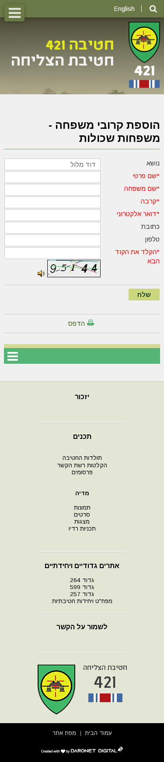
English (124, 8)
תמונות (82, 507)
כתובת (150, 226)
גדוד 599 (82, 587)
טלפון (152, 239)
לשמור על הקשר (82, 627)
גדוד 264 (82, 580)
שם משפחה (140, 188)
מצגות (82, 521)
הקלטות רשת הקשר (82, 465)
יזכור (82, 396)
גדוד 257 (82, 594)
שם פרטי (145, 175)
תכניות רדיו (82, 528)
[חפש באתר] (153, 9)
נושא (153, 163)
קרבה (149, 201)
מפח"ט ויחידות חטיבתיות (82, 601)
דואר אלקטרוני (136, 213)
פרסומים (82, 472)
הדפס (76, 323)
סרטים (82, 514)
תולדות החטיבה (82, 458)
